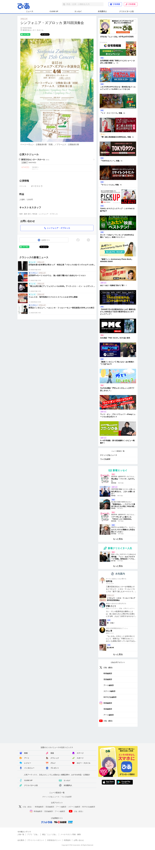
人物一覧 (20, 834)
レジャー (27, 763)
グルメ (53, 763)
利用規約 (67, 840)
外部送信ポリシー (54, 840)
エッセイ (78, 11)
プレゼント (54, 768)
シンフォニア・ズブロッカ (58, 228)
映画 (26, 753)
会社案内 (20, 840)
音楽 (52, 753)
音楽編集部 (108, 679)
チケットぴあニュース (108, 455)
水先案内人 (102, 11)
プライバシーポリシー (35, 840)
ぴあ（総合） (109, 667)
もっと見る (118, 539)
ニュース (29, 11)
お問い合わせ (79, 840)
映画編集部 (108, 673)
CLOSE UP (54, 11)
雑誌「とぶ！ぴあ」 (49, 834)
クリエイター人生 (126, 11)
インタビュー (29, 768)
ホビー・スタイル (83, 763)
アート (26, 758)
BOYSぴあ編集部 (110, 697)
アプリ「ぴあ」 (33, 834)
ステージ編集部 (109, 691)
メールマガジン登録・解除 (70, 834)
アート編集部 (109, 685)
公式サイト (45, 240)
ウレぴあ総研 (105, 459)
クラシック (54, 758)
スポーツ (80, 758)
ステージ (80, 753)
